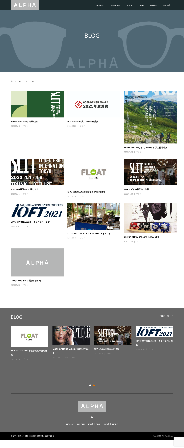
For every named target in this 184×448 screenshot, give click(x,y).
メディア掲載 (70, 357)
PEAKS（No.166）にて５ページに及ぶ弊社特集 (145, 147)
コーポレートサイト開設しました (26, 280)
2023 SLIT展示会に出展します (24, 189)
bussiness (115, 5)
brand (130, 5)
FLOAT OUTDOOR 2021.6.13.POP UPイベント (89, 233)
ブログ (25, 126)
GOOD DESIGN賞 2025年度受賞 (82, 121)
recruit (153, 5)
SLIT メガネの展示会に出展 (136, 189)
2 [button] (94, 385)
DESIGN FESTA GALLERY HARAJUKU (141, 237)
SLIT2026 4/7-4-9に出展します (25, 121)
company (100, 5)
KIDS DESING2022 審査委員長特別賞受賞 (86, 191)
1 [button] (90, 385)
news (141, 5)
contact (166, 5)
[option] (94, 343)
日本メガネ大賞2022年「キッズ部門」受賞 (30, 221)
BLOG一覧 (164, 316)
